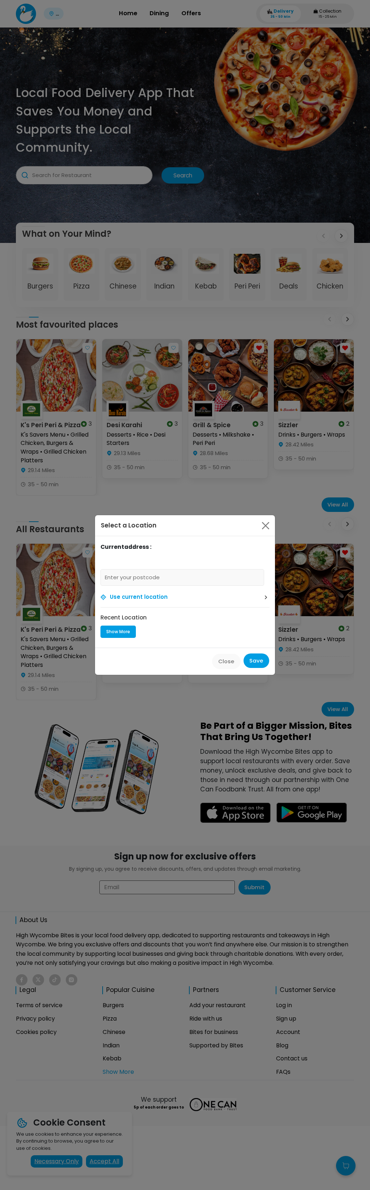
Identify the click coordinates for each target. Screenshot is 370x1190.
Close (226, 661)
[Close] (265, 525)
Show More (118, 631)
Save (256, 660)
